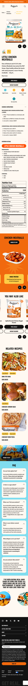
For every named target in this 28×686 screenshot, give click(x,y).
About (3, 632)
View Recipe (5, 379)
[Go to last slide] (2, 1)
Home (3, 12)
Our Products (5, 625)
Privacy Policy (3, 671)
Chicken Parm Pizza (8, 437)
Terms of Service (9, 671)
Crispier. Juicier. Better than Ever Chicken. (14, 1)
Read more (5, 76)
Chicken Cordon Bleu (9, 407)
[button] (25, 6)
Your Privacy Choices (19, 670)
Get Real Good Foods (6, 628)
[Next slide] (25, 1)
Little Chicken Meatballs (19, 12)
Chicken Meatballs (9, 12)
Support (3, 635)
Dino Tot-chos (6, 376)
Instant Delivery (14, 85)
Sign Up (14, 664)
